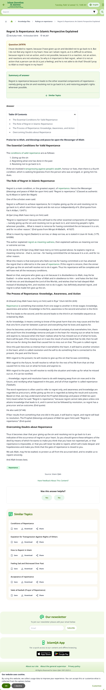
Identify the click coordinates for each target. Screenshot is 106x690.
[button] (14, 529)
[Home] (11, 21)
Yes (46, 497)
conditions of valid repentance (25, 153)
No (59, 497)
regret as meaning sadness (41, 242)
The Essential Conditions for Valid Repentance (35, 119)
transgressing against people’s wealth (42, 168)
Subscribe (71, 628)
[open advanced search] (94, 12)
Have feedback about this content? (53, 480)
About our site (32, 666)
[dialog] (52, 681)
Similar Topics (55, 95)
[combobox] (47, 11)
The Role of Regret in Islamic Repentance (33, 123)
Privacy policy (74, 666)
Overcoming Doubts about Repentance (32, 132)
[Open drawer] (103, 5)
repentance (64, 188)
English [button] (95, 5)
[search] (102, 11)
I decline (18, 686)
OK (6, 686)
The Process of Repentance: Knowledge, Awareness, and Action (44, 128)
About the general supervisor (53, 666)
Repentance (12, 305)
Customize (96, 686)
